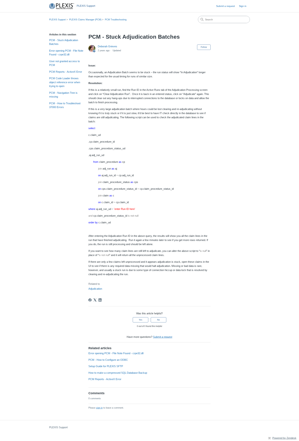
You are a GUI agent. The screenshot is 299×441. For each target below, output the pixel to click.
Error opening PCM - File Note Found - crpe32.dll (66, 52)
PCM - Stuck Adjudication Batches (63, 42)
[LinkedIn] (100, 300)
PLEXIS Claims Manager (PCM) (85, 19)
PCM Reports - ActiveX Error (65, 71)
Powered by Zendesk (284, 438)
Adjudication (95, 288)
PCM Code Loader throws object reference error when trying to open (64, 82)
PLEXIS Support (57, 19)
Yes (140, 320)
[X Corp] (95, 300)
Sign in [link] (242, 6)
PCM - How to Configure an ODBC (108, 359)
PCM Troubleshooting (115, 19)
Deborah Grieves (107, 46)
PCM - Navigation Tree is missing (63, 94)
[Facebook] (90, 300)
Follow (204, 47)
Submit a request (225, 6)
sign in (99, 407)
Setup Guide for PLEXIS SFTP (105, 366)
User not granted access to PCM (64, 63)
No (158, 320)
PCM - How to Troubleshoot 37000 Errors (64, 105)
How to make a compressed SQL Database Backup (117, 372)
